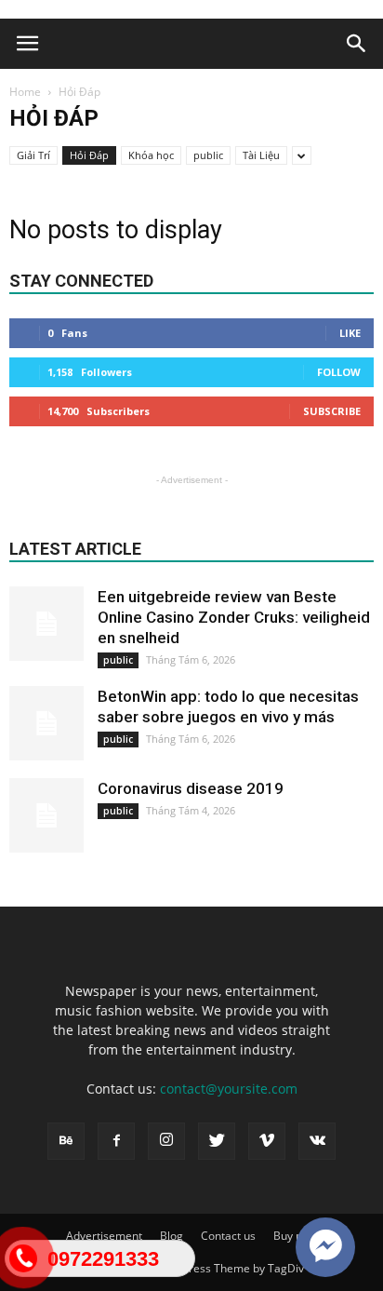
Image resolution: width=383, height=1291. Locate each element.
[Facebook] (116, 1141)
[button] (357, 44)
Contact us (228, 1236)
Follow (339, 372)
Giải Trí (33, 155)
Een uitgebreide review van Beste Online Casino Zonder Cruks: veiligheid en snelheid (234, 617)
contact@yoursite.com (228, 1088)
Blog (171, 1236)
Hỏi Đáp (89, 155)
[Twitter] (216, 1141)
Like (350, 333)
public (208, 155)
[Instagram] (166, 1141)
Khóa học (151, 155)
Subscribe (332, 411)
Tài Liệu (261, 155)
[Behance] (66, 1141)
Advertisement (104, 1236)
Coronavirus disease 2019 (191, 788)
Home (25, 92)
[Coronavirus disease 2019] (46, 815)
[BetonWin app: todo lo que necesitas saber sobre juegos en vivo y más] (46, 723)
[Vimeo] (266, 1141)
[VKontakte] (317, 1141)
